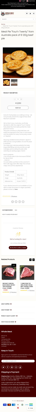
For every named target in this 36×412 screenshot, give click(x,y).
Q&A (16, 210)
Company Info (5, 339)
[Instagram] (16, 367)
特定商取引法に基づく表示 (8, 344)
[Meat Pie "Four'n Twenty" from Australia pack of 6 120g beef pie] (18, 62)
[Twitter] (3, 367)
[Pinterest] (12, 367)
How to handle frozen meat (10, 214)
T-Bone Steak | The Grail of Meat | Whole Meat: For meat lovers (27, 285)
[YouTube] (20, 367)
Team (3, 337)
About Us (4, 336)
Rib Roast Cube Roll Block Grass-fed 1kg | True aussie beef (9, 285)
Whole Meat (20, 401)
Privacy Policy (5, 341)
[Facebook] (7, 367)
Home (3, 24)
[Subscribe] (32, 361)
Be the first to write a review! (18, 247)
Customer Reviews (7, 210)
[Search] (33, 19)
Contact (3, 346)
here (16, 189)
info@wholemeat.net (7, 343)
